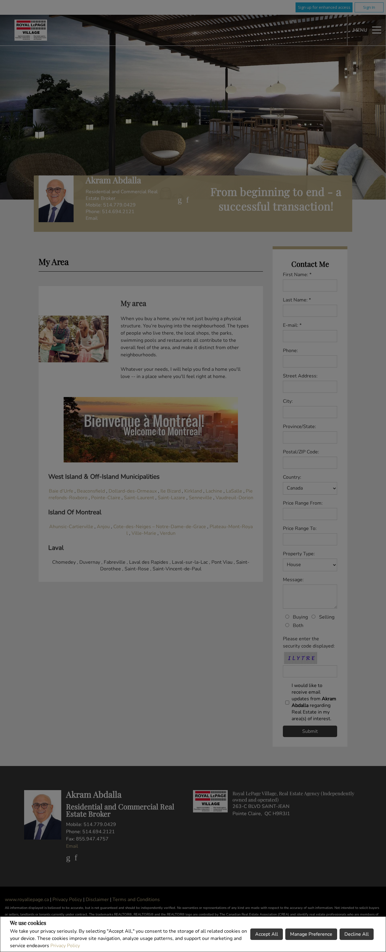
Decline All (356, 934)
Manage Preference (311, 934)
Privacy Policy (65, 945)
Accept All (266, 934)
